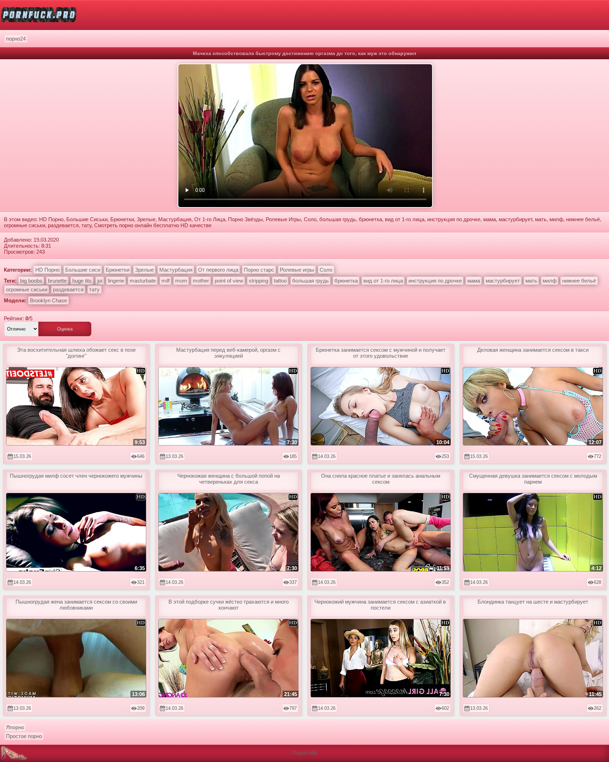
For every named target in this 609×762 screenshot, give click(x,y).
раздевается (68, 289)
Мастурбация (175, 270)
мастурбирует (503, 281)
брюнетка (346, 281)
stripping (258, 281)
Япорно (15, 727)
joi (99, 281)
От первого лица (218, 270)
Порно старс (259, 270)
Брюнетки (117, 270)
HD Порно (47, 270)
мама (473, 281)
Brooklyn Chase (48, 300)
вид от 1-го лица (383, 281)
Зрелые (144, 270)
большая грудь (310, 281)
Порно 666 (304, 753)
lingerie (116, 281)
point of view (229, 281)
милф (549, 281)
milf (165, 281)
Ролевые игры (297, 270)
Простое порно (24, 736)
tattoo (280, 281)
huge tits (82, 281)
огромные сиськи (26, 289)
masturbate (143, 281)
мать (531, 281)
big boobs (31, 281)
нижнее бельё (579, 281)
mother (201, 281)
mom (181, 281)
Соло (326, 270)
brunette (57, 281)
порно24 (16, 39)
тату (94, 289)
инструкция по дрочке (435, 281)
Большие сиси (82, 270)
